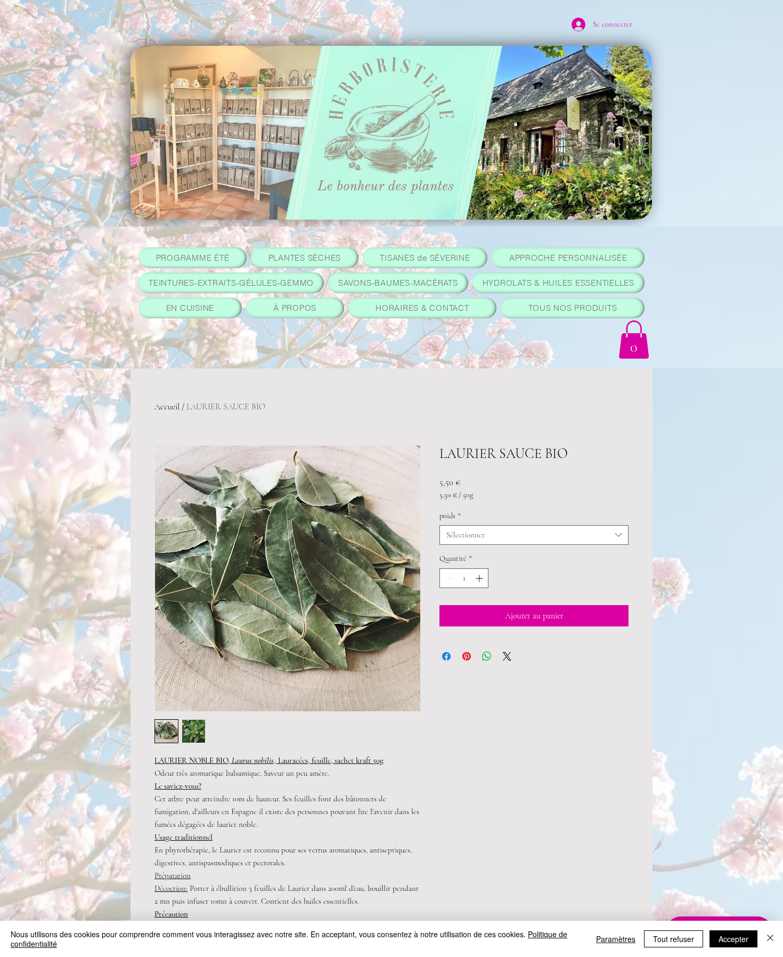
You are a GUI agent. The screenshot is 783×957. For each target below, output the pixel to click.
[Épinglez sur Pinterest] (466, 656)
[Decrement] (447, 578)
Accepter (733, 939)
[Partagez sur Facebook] (446, 656)
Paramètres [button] (615, 939)
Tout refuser (673, 939)
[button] (634, 339)
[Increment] (480, 578)
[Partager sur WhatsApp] (486, 656)
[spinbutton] (464, 578)
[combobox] (534, 535)
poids (450, 515)
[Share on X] (507, 656)
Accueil (167, 406)
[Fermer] (770, 938)
